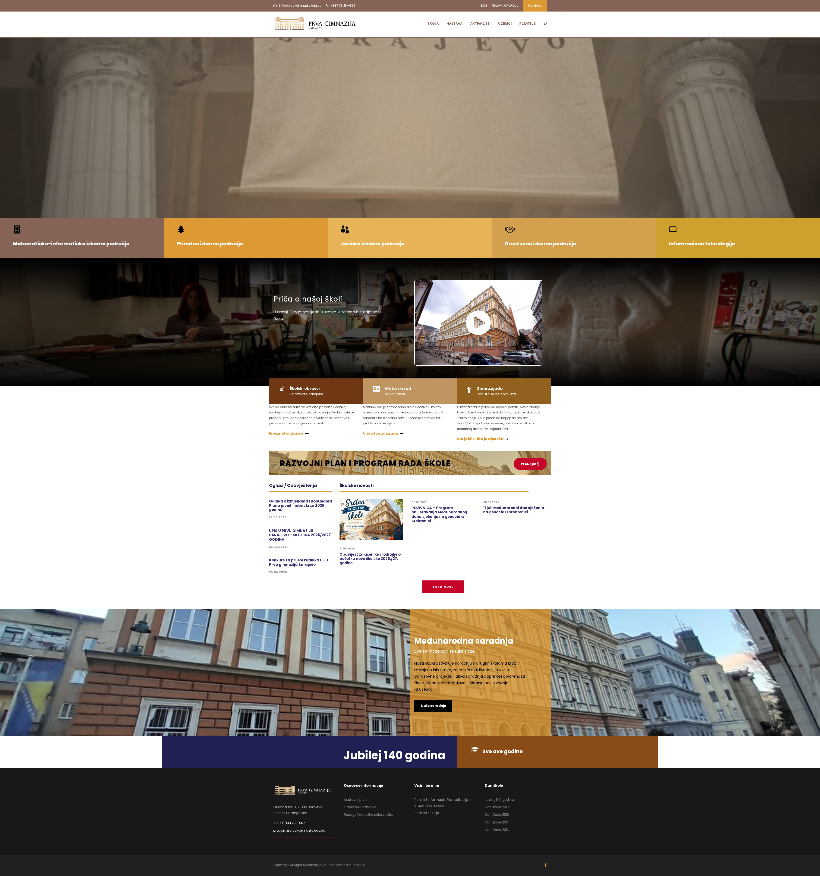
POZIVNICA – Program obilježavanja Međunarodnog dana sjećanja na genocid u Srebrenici (439, 514)
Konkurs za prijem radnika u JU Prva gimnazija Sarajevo (298, 562)
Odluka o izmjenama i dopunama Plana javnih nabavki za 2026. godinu (300, 506)
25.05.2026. (278, 572)
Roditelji (527, 23)
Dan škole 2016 (497, 814)
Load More (443, 587)
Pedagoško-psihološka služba (368, 814)
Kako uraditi (395, 394)
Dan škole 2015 (497, 822)
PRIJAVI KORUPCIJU (505, 5)
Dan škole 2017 (497, 807)
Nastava (455, 23)
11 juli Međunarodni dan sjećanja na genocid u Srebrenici (513, 510)
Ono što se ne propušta (496, 394)
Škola (433, 23)
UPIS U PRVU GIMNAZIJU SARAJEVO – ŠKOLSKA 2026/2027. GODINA (300, 535)
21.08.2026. (347, 548)
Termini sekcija (426, 812)
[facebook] (545, 865)
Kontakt (535, 5)
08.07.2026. (419, 502)
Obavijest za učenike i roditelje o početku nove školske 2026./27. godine (370, 559)
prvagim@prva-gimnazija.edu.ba (299, 830)
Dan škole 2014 (497, 829)
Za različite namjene (306, 394)
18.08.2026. (278, 517)
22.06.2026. (278, 547)
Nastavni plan (355, 799)
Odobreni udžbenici (360, 807)
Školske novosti (357, 485)
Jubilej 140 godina (499, 799)
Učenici (505, 23)
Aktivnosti (480, 23)
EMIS (484, 5)
